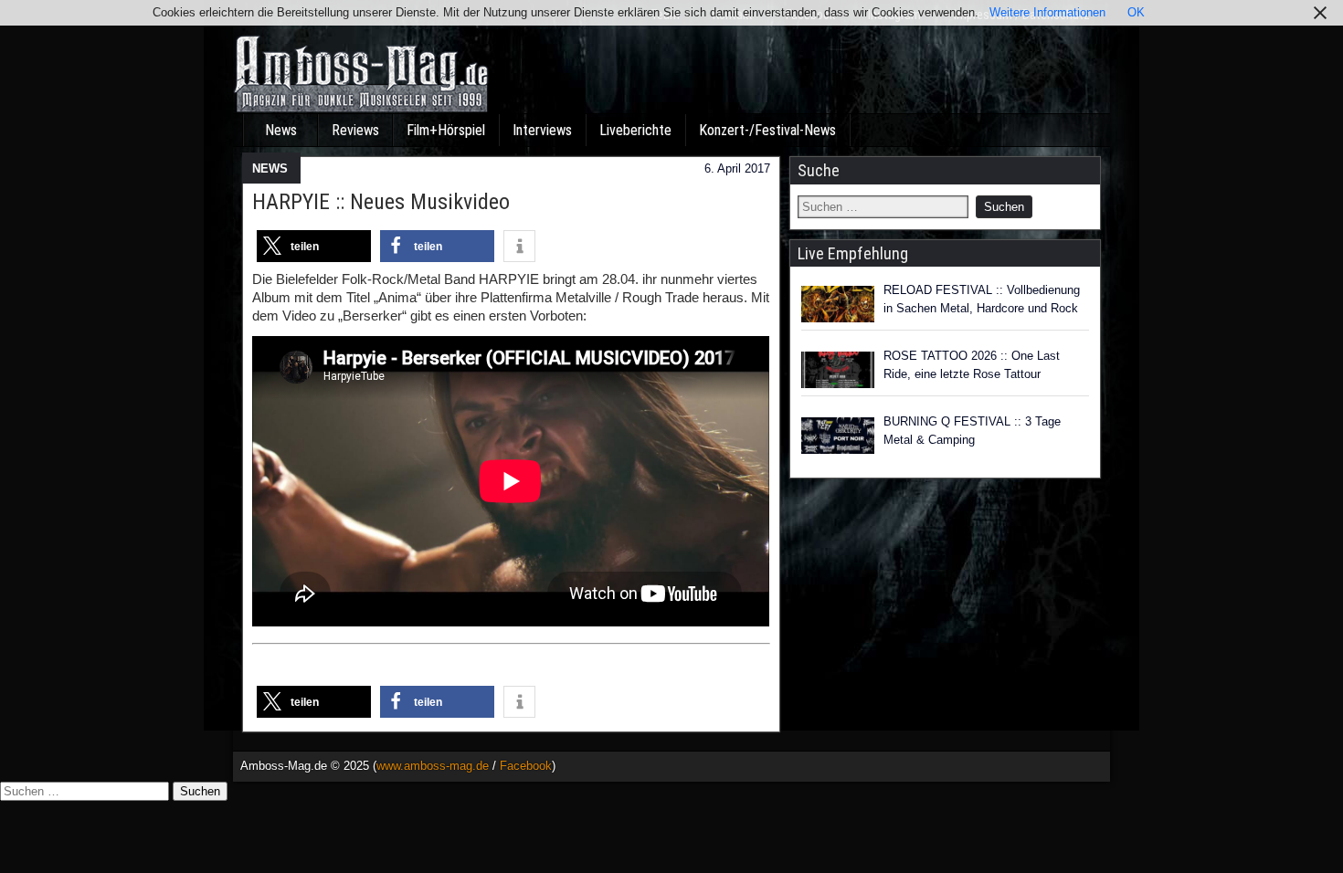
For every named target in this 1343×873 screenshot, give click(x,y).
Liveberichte (635, 130)
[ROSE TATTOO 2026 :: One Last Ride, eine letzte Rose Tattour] (837, 370)
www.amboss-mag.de (432, 766)
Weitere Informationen (1047, 12)
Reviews (355, 130)
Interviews (542, 130)
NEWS (270, 168)
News (281, 130)
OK (1136, 12)
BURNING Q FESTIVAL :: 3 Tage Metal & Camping (972, 431)
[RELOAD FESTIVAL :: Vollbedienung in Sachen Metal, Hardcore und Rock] (837, 304)
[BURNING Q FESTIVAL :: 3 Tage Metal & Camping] (837, 435)
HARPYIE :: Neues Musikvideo (381, 202)
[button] (314, 246)
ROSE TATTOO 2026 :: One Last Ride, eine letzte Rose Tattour (971, 365)
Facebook (526, 766)
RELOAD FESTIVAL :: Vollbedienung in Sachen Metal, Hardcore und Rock (981, 299)
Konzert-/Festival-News (767, 130)
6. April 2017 (737, 168)
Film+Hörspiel (446, 130)
